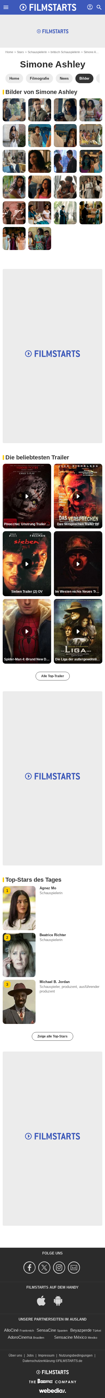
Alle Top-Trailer (52, 676)
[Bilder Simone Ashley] (14, 109)
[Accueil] (48, 7)
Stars (20, 52)
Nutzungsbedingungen (76, 1355)
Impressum (46, 1355)
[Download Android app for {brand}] (61, 1300)
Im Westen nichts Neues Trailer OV (78, 591)
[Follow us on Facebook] (30, 1267)
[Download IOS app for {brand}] (44, 1300)
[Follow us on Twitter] (45, 1267)
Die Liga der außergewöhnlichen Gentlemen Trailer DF (78, 659)
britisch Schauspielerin (65, 52)
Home (9, 52)
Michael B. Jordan (55, 982)
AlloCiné (11, 1330)
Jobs (30, 1355)
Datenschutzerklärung (39, 1361)
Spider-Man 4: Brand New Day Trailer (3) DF (27, 659)
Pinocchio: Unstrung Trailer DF (27, 524)
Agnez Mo (48, 888)
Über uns (15, 1355)
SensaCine (46, 1330)
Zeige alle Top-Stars (52, 1036)
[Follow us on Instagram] (60, 1267)
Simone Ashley (52, 64)
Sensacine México (70, 1337)
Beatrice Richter (53, 935)
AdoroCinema (20, 1337)
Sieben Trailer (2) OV (27, 591)
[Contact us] (75, 1267)
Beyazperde (81, 1330)
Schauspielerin (37, 52)
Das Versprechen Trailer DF (78, 524)
